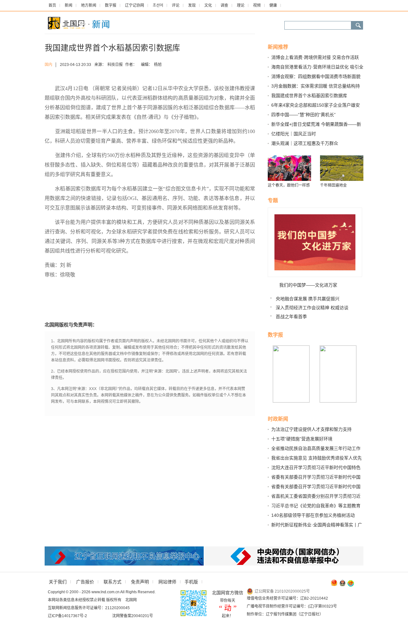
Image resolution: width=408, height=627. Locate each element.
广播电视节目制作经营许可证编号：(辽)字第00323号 (292, 606)
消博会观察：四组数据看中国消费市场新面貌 (316, 76)
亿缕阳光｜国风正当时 (293, 133)
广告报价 (85, 581)
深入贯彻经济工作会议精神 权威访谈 (312, 307)
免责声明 (140, 581)
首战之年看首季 (291, 316)
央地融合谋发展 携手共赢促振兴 (307, 298)
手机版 (191, 581)
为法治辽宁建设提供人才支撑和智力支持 (311, 429)
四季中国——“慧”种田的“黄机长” (303, 114)
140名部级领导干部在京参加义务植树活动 (313, 515)
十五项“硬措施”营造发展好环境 (301, 438)
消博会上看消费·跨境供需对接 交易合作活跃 (315, 57)
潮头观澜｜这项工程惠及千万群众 (304, 143)
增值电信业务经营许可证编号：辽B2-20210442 (287, 598)
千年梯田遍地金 (333, 185)
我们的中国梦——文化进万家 (308, 285)
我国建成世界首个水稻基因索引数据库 (309, 95)
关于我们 (58, 581)
